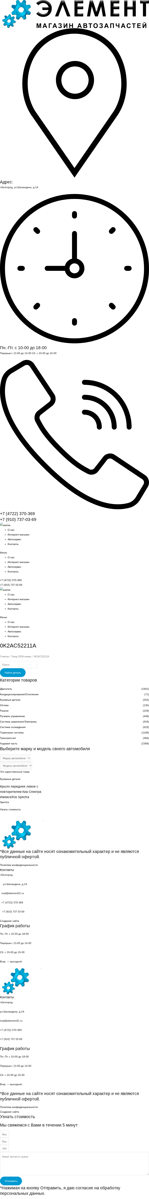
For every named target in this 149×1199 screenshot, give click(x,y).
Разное (4, 710)
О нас (11, 529)
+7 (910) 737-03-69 (18, 519)
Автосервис (14, 539)
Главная (4, 656)
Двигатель (6, 688)
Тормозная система (12, 732)
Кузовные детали (10, 699)
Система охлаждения (13, 727)
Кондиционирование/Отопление (19, 694)
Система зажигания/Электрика (18, 721)
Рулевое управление (12, 716)
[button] (74, 552)
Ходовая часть (8, 743)
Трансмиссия (8, 738)
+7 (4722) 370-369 (17, 513)
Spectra (4, 802)
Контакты (13, 544)
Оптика (4, 705)
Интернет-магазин (18, 534)
